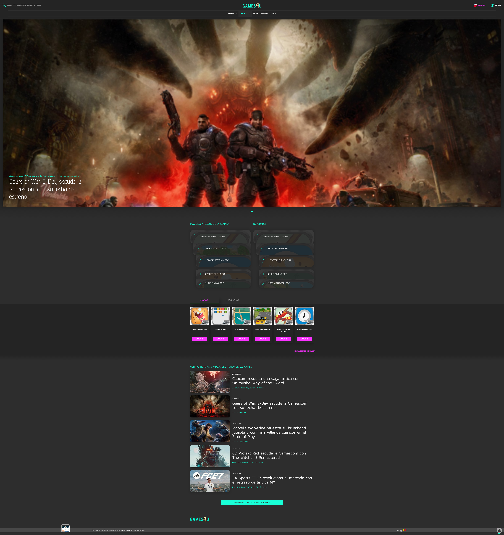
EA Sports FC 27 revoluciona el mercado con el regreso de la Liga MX (272, 480)
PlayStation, (250, 388)
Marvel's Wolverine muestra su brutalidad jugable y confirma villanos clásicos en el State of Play (269, 432)
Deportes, (236, 487)
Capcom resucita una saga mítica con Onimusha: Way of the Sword (266, 381)
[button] (232, 13)
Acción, (235, 413)
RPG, (234, 462)
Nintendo (263, 388)
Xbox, (243, 388)
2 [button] (252, 211)
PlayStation (243, 442)
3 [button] (255, 211)
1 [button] (249, 211)
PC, (257, 388)
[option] (252, 113)
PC (245, 413)
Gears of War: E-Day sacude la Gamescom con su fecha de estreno (269, 405)
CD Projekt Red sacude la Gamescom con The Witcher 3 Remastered (269, 455)
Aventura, (236, 388)
